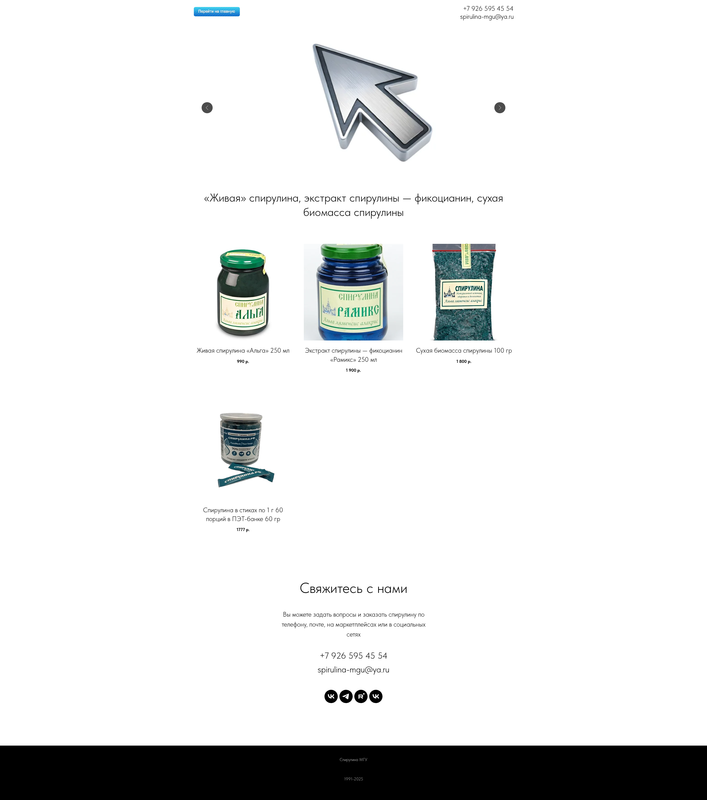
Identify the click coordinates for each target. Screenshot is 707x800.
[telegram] (346, 696)
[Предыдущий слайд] (207, 107)
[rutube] (361, 696)
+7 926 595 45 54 (354, 655)
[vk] (331, 696)
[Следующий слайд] (499, 107)
